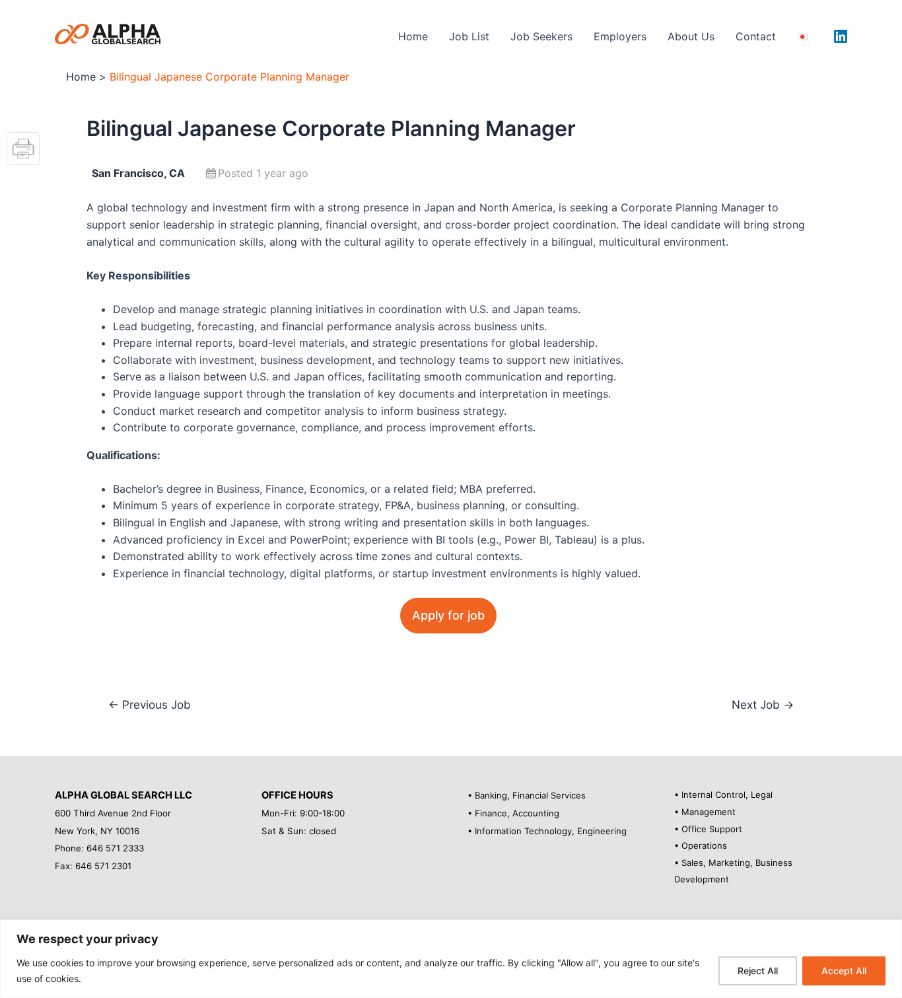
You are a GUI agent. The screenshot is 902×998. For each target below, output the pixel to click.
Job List (469, 36)
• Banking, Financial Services (527, 795)
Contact (756, 36)
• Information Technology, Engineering (547, 831)
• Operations (700, 845)
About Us (691, 36)
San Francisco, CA (138, 173)
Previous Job (149, 704)
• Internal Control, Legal (723, 794)
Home (413, 36)
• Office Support (708, 829)
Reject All (758, 970)
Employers (620, 36)
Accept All (843, 970)
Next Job (763, 704)
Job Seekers (541, 36)
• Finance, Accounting (513, 813)
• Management (705, 811)
